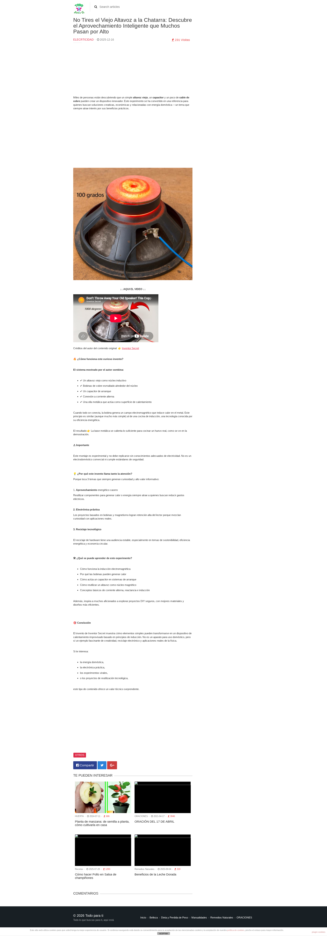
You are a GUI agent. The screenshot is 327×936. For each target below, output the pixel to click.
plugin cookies (318, 932)
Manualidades (199, 917)
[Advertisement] (132, 70)
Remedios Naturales (221, 917)
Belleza (154, 917)
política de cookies (235, 930)
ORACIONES (244, 917)
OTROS (79, 755)
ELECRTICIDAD (83, 39)
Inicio (143, 917)
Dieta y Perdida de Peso (174, 917)
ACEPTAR (163, 934)
